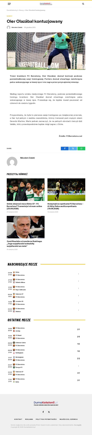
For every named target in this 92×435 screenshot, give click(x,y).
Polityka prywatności (46, 419)
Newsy (21, 10)
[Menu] (9, 3)
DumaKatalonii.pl (12, 10)
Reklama (29, 419)
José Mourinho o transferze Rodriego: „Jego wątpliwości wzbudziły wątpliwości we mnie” (24, 243)
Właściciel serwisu (69, 419)
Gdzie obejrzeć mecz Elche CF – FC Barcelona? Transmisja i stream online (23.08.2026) (24, 206)
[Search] (83, 3)
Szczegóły (77, 425)
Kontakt (18, 419)
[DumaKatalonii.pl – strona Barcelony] (46, 3)
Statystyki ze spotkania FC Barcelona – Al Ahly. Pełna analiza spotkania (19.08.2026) (65, 206)
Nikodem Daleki (17, 27)
